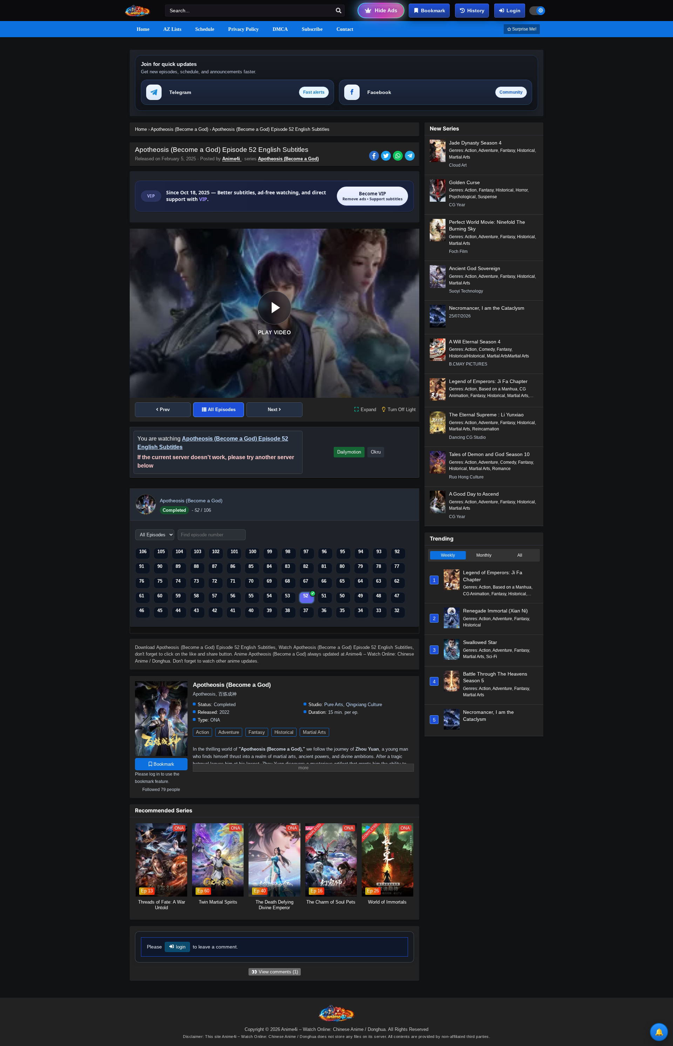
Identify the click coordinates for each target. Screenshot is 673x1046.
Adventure (228, 732)
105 (161, 551)
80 (342, 566)
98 (287, 551)
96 (324, 551)
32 (396, 610)
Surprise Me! (523, 29)
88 (196, 566)
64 (360, 581)
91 (141, 566)
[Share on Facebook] (375, 156)
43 (196, 610)
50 (342, 595)
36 (323, 610)
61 (141, 595)
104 (179, 551)
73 (196, 581)
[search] (338, 11)
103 (197, 551)
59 (178, 595)
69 (269, 581)
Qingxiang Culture (364, 704)
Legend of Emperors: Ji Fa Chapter (488, 381)
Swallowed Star (480, 642)
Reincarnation (485, 429)
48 (378, 595)
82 (305, 566)
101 (234, 551)
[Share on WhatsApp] (399, 156)
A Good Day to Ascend (474, 494)
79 (360, 566)
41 (232, 610)
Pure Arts (333, 704)
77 (396, 566)
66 (323, 581)
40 (251, 610)
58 (196, 595)
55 (251, 595)
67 (305, 581)
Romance (501, 468)
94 (360, 551)
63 (378, 581)
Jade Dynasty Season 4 (475, 143)
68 (287, 581)
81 (323, 566)
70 (251, 581)
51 (323, 595)
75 (159, 581)
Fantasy (257, 732)
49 (360, 595)
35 (342, 610)
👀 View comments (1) (274, 971)
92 (397, 551)
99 (269, 551)
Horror (522, 190)
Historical (283, 732)
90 (159, 566)
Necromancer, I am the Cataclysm (486, 308)
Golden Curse (464, 182)
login (180, 947)
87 (214, 566)
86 (232, 566)
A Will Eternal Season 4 (475, 341)
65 (342, 581)
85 (251, 566)
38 (287, 610)
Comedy (487, 349)
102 (215, 551)
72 (214, 581)
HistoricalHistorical (467, 356)
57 (214, 595)
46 (141, 610)
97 (306, 551)
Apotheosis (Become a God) (288, 158)
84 (269, 566)
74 (178, 581)
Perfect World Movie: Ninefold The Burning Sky (487, 225)
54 (269, 595)
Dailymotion (349, 452)
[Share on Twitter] (387, 156)
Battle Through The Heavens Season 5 (495, 677)
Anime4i (232, 158)
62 (396, 581)
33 (378, 610)
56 (232, 595)
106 (143, 551)
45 (159, 610)
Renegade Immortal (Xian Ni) (495, 610)
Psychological (462, 196)
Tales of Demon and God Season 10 (489, 454)
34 (360, 610)
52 (305, 595)
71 (232, 581)
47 (396, 595)
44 (178, 610)
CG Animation (476, 593)
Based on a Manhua (498, 389)
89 (178, 566)
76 (141, 581)
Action (202, 732)
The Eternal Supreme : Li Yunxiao (486, 414)
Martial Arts (314, 732)
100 (252, 551)
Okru (376, 452)
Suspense (487, 196)
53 (287, 595)
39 (269, 610)
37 (305, 610)
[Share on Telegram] (410, 156)
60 (159, 595)
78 (378, 566)
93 (378, 551)
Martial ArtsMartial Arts (508, 356)
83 (287, 566)
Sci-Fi (491, 656)
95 (342, 551)
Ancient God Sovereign (474, 268)
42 (214, 610)
